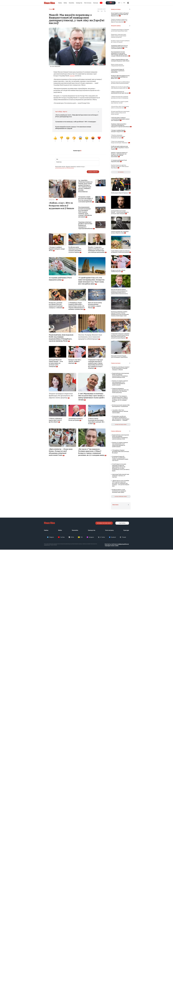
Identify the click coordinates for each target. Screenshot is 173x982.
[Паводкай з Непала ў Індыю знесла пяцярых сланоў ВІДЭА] (121, 349)
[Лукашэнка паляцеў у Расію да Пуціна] (77, 414)
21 (80, 420)
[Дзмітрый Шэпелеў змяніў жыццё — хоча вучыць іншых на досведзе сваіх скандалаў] (57, 357)
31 (99, 339)
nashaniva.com (47, 544)
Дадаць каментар (93, 171)
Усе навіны (121, 172)
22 (105, 252)
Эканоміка (71, 3)
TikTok (72, 537)
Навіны (60, 3)
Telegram (51, 537)
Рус (105, 11)
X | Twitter (102, 537)
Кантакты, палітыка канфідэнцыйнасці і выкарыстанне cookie (117, 544)
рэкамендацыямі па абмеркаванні (64, 168)
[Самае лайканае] (130, 431)
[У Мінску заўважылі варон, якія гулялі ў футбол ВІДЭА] (57, 414)
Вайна (65, 3)
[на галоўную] (49, 3)
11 (94, 423)
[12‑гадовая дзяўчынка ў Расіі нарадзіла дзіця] (62, 271)
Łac (101, 11)
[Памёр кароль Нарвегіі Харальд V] (121, 186)
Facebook (113, 537)
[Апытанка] (128, 505)
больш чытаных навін (121, 424)
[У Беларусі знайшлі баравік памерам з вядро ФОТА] (57, 243)
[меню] (128, 3)
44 (105, 455)
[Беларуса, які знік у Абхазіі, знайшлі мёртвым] (77, 357)
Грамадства (79, 3)
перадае (72, 76)
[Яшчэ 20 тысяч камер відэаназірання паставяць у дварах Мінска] (96, 299)
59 (68, 397)
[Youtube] (101, 3)
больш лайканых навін (121, 496)
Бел (119, 2)
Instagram (91, 537)
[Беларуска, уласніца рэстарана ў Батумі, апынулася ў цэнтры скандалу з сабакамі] (57, 299)
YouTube (62, 537)
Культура (95, 3)
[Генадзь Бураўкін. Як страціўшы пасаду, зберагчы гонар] (121, 225)
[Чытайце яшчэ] (98, 112)
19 (63, 307)
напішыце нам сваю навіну (104, 523)
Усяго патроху (87, 3)
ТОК (81, 537)
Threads (124, 537)
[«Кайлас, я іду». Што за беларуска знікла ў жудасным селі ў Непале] (62, 195)
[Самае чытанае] (130, 363)
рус (124, 2)
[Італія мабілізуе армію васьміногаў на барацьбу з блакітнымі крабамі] (121, 244)
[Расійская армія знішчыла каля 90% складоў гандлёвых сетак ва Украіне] (77, 243)
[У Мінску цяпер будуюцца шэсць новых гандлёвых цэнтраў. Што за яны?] (96, 414)
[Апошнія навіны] (130, 26)
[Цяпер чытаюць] (130, 9)
